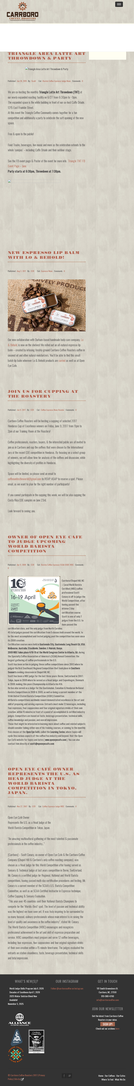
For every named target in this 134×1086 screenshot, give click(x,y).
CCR (32, 271)
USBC (67, 564)
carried (62, 360)
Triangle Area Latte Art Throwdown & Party (47, 56)
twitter (69, 1075)
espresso (57, 81)
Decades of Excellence (18, 992)
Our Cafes (120, 1075)
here (117, 1028)
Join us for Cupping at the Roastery (43, 394)
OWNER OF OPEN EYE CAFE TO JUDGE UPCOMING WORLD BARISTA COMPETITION (45, 544)
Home (100, 1075)
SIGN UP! (107, 1024)
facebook (64, 1075)
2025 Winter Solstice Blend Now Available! (23, 998)
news (69, 81)
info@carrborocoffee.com (107, 1000)
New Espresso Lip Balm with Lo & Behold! (44, 255)
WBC (72, 564)
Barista (45, 81)
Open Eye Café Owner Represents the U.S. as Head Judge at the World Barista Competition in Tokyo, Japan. (44, 781)
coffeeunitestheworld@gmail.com (24, 479)
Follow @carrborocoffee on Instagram (67, 988)
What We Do (120, 1079)
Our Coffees (110, 1075)
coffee (51, 81)
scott (34, 81)
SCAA (62, 564)
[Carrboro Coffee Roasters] (51, 11)
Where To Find (107, 1079)
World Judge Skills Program (21, 988)
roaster (61, 409)
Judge (64, 81)
